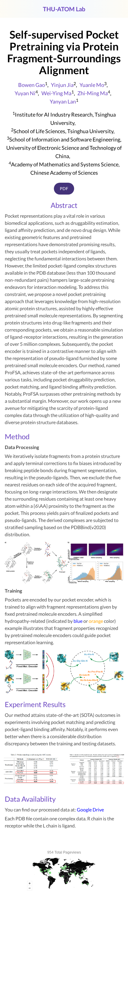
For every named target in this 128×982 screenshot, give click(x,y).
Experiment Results (35, 704)
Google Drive (90, 809)
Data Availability (30, 799)
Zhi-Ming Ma (92, 93)
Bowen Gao (31, 85)
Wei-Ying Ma (56, 93)
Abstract (64, 205)
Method (17, 436)
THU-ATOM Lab (64, 8)
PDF (64, 188)
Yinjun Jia (62, 85)
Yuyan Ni (25, 93)
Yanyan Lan (63, 101)
